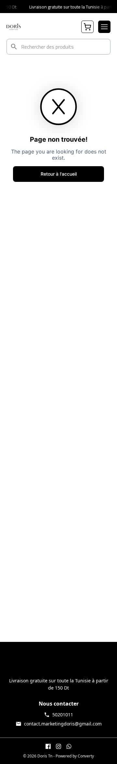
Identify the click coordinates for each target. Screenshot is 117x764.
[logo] (13, 27)
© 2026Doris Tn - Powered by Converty (58, 756)
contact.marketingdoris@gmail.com (63, 724)
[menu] (104, 27)
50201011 (62, 714)
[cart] (87, 27)
